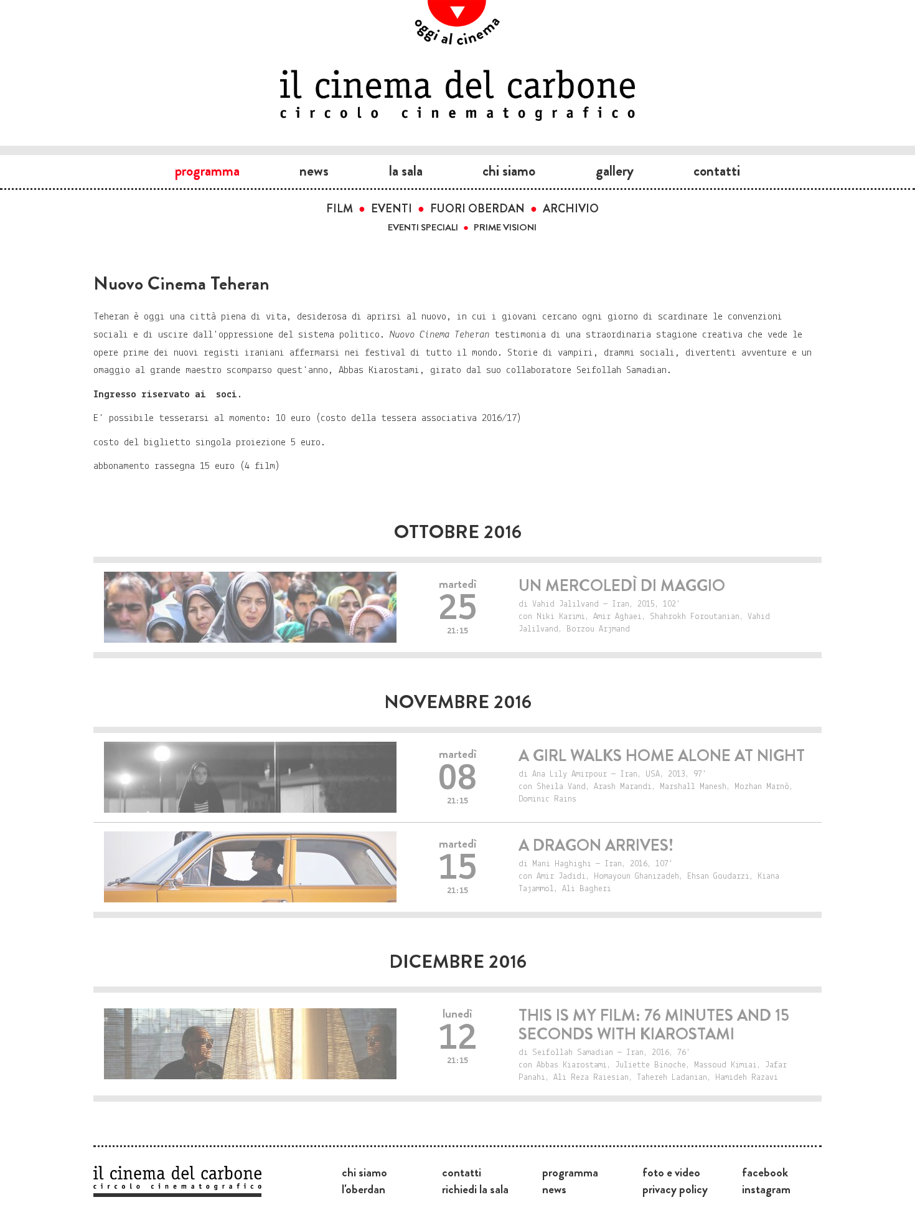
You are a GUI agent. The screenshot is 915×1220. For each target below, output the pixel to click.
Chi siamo (508, 170)
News (314, 170)
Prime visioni (505, 227)
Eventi (391, 209)
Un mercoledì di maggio (621, 585)
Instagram (766, 1189)
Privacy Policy (675, 1189)
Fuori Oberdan (477, 209)
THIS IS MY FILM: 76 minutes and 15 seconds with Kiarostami (653, 1025)
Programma (207, 170)
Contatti (716, 170)
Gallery (615, 170)
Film (339, 209)
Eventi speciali (423, 227)
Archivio (571, 209)
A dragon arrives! (595, 845)
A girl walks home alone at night (661, 755)
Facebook (765, 1172)
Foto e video (671, 1172)
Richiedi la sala (475, 1189)
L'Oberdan (363, 1189)
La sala (406, 170)
